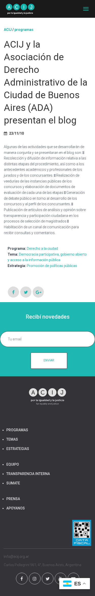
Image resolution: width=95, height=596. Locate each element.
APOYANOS (15, 508)
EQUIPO (12, 464)
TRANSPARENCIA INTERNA (28, 474)
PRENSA (13, 499)
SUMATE (13, 483)
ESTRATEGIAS (17, 449)
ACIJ (8, 30)
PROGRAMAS (23, 30)
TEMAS (12, 439)
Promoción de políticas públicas (52, 266)
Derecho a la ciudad (42, 248)
